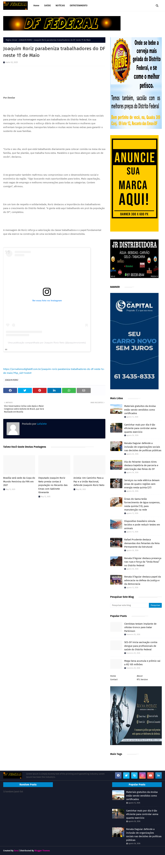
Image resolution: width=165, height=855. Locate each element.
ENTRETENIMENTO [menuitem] (78, 5)
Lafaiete (41, 423)
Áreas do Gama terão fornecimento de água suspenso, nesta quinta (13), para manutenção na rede (142, 504)
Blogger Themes (42, 850)
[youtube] (150, 775)
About (140, 676)
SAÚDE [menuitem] (47, 5)
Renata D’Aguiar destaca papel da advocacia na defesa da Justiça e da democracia (142, 580)
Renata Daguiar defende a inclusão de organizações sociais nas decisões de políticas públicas (142, 447)
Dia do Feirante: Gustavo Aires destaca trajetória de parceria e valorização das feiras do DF (141, 465)
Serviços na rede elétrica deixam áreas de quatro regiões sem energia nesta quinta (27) (142, 484)
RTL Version (142, 679)
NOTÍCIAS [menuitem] (60, 5)
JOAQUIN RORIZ (25, 40)
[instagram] (142, 775)
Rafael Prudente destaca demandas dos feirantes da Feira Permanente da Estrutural (142, 543)
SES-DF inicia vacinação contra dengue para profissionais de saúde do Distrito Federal (140, 646)
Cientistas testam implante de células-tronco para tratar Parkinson (140, 627)
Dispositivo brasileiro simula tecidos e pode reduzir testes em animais (142, 525)
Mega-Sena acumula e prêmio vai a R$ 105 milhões (142, 662)
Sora (16, 850)
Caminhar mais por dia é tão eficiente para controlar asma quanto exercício (140, 428)
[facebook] (118, 775)
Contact (114, 679)
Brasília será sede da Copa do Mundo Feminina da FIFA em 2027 (19, 481)
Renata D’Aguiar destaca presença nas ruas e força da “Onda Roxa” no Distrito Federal (142, 562)
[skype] (134, 775)
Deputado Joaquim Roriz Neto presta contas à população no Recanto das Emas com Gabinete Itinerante (53, 485)
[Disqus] (54, 546)
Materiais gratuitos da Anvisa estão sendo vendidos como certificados (140, 410)
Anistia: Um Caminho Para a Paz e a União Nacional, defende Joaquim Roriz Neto (88, 481)
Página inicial (11, 40)
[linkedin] (158, 775)
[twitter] (126, 775)
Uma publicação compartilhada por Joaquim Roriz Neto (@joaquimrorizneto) (47, 342)
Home (113, 676)
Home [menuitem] (36, 5)
